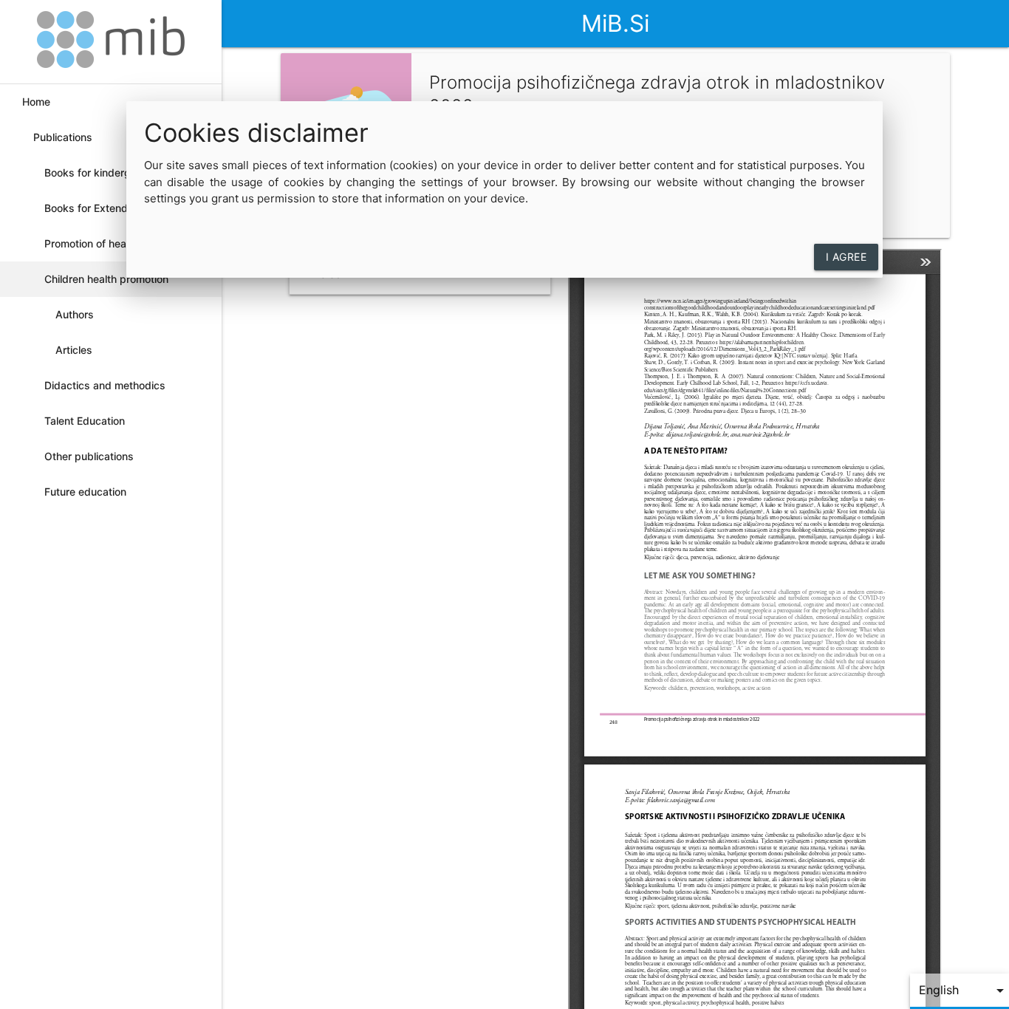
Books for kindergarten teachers (100, 178)
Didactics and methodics (104, 385)
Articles (73, 349)
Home (36, 101)
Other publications (89, 456)
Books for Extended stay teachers (104, 214)
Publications (62, 137)
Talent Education (84, 420)
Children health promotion (106, 279)
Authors (74, 314)
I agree (846, 256)
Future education (85, 491)
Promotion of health (91, 243)
